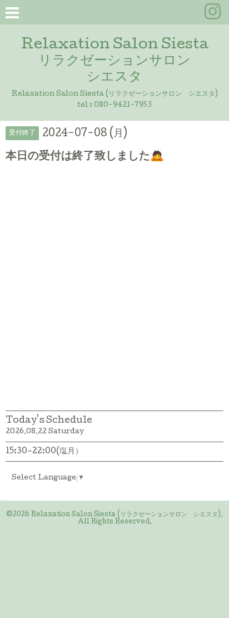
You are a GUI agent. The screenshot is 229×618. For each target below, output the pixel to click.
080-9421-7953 (123, 105)
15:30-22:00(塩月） (44, 451)
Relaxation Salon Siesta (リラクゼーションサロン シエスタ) (126, 515)
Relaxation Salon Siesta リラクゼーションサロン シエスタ (114, 61)
